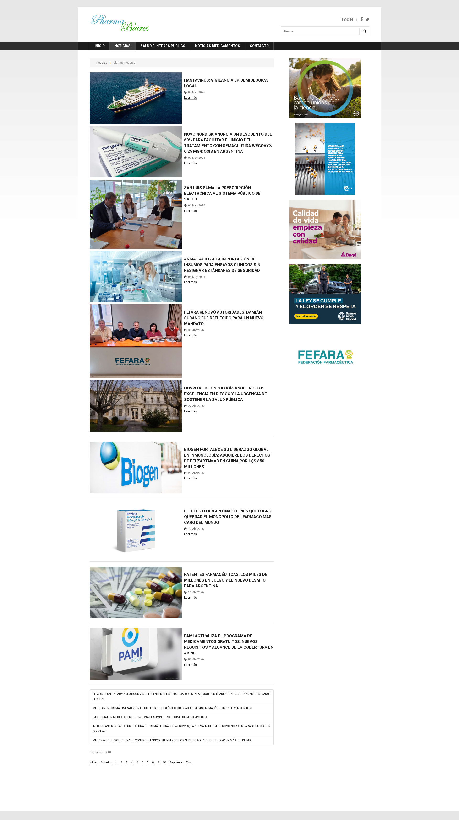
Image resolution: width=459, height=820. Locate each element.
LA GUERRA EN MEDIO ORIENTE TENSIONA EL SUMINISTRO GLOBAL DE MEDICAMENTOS (150, 717)
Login (347, 20)
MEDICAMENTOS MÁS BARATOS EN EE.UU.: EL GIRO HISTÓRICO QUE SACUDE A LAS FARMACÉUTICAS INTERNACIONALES (172, 708)
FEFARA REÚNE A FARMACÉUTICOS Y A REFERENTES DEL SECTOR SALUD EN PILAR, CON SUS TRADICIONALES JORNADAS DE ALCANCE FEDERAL (182, 696)
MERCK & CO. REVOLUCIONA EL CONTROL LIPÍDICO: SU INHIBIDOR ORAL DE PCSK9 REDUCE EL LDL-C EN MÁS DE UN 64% (172, 740)
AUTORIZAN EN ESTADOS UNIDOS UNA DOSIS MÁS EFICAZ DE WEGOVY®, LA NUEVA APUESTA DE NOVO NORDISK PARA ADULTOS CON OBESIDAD (181, 729)
